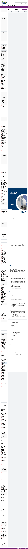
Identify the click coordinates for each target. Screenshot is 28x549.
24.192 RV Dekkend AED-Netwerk (3, 324)
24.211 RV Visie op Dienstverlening (3, 206)
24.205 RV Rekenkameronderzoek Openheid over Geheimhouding (4, 473)
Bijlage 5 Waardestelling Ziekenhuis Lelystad (3, 515)
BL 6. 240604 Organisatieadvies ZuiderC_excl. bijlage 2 (3, 254)
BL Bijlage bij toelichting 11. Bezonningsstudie (3, 417)
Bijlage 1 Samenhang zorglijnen (2, 503)
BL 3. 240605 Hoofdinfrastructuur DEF (3, 246)
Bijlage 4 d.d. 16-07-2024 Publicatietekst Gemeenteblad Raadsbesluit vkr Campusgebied (4, 178)
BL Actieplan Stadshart (3, 308)
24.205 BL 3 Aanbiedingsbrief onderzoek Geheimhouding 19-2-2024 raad (4, 486)
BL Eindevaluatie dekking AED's (4, 326)
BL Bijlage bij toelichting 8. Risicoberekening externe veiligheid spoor (3, 405)
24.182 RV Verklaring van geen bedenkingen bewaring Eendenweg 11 (3, 107)
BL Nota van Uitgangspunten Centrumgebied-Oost (3, 529)
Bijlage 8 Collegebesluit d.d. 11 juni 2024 (4, 194)
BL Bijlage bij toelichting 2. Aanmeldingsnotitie (3, 376)
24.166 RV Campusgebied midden (3, 166)
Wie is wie (13, 5)
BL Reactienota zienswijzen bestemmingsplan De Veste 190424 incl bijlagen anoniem (3, 454)
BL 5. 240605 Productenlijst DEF (3, 251)
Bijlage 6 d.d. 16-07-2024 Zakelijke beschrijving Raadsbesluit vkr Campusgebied (4, 187)
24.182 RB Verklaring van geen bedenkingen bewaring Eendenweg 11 (3, 115)
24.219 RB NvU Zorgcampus (3, 520)
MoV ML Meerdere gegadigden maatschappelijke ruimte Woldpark (3, 84)
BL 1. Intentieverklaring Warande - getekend (3, 241)
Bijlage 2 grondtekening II (3, 170)
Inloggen (25, 548)
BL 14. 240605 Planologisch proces (3, 264)
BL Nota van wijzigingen (3, 363)
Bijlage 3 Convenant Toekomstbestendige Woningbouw (3, 509)
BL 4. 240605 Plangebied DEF (3, 248)
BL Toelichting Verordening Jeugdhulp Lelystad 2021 (3, 140)
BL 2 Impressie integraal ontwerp (3, 294)
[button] (26, 3)
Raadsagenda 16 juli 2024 (3, 13)
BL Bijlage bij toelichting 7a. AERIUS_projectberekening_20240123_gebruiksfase (4, 398)
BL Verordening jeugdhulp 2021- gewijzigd (3, 143)
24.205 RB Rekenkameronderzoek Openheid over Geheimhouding (4, 490)
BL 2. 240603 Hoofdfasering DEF (3, 243)
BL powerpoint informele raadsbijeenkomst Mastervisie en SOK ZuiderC (3, 271)
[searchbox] (20, 3)
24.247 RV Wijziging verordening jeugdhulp (4, 133)
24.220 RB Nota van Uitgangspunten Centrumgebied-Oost (3, 532)
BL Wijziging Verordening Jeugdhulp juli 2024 (3, 136)
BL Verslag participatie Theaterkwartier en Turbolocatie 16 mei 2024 (3, 369)
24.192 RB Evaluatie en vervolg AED (3, 332)
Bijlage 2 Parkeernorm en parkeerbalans (3, 506)
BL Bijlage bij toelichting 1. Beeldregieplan (3, 373)
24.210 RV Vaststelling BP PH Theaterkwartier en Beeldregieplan (3, 343)
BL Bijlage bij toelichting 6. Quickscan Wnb (3, 392)
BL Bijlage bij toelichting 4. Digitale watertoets (3, 384)
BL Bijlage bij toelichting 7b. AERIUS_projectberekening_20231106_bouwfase (4, 401)
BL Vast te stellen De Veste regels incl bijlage (3, 443)
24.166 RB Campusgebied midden (3, 200)
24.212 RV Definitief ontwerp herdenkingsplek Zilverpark (3, 287)
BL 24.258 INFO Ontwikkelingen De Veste (3, 458)
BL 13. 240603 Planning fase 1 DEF (3, 262)
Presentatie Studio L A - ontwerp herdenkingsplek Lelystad (3, 297)
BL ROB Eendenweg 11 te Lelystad (3, 111)
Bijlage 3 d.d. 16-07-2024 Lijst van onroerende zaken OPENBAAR (4, 173)
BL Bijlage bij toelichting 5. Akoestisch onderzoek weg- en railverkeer (3, 388)
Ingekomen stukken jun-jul (3, 48)
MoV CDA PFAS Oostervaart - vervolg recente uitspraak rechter (3, 80)
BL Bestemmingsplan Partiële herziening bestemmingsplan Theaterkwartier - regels (3, 347)
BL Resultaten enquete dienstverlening (3, 218)
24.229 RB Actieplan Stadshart (3, 319)
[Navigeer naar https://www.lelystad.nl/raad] (4, 3)
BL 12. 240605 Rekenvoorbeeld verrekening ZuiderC (3, 259)
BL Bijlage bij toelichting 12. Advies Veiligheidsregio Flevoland (3, 420)
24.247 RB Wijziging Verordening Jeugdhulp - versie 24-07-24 (3, 147)
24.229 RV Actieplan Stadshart (3, 306)
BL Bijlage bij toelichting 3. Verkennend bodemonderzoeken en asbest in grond (3, 380)
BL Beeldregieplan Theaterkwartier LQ (3, 365)
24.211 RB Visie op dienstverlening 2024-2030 (3, 221)
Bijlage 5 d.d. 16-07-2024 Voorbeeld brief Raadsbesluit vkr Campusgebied (4, 183)
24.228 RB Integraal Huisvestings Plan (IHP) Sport (3, 543)
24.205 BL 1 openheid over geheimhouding (3, 477)
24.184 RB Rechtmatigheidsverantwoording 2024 (4, 127)
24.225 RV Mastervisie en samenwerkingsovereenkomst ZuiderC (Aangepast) (4, 233)
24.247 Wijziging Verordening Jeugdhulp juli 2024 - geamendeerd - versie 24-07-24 (4, 152)
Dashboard (2, 5)
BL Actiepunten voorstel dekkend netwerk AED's (3, 329)
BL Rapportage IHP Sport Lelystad (3, 540)
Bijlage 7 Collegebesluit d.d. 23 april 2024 (4, 191)
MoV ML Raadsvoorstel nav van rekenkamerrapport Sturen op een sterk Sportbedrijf (3, 89)
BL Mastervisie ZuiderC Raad (3, 236)
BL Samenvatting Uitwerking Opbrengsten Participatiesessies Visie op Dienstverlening (4, 213)
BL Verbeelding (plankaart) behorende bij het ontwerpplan (3, 450)
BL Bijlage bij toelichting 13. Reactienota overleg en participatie (3, 424)
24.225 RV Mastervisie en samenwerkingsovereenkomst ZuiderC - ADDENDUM (4, 229)
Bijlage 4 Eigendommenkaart (3, 512)
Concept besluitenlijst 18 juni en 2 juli (3, 43)
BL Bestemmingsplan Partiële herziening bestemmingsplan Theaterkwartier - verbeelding (3, 359)
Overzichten (9, 5)
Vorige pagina (25, 9)
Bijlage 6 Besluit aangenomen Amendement (3, 518)
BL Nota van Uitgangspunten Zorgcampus (3, 500)
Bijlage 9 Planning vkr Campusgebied (3, 197)
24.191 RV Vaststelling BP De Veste (3, 440)
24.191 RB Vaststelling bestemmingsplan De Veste (3, 465)
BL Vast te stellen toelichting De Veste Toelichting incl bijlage (3, 446)
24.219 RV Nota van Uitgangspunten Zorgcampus (3, 497)
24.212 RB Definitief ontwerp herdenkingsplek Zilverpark (3, 301)
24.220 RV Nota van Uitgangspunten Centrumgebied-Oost (3, 526)
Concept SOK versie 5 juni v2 (3, 238)
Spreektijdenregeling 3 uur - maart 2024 (3, 16)
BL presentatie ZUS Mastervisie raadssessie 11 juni (3, 267)
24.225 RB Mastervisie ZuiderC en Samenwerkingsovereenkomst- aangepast (4, 275)
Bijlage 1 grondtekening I (3, 168)
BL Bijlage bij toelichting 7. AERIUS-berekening (3, 395)
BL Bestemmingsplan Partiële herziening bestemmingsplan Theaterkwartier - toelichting (3, 353)
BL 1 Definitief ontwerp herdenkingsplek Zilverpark (3, 291)
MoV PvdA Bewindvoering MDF (3, 77)
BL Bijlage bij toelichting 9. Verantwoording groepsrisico (3, 409)
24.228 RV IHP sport (3, 538)
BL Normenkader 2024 (4, 124)
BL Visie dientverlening (3, 208)
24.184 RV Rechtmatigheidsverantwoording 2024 (4, 122)
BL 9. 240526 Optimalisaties (3, 257)
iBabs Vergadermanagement (19, 548)
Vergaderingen (6, 5)
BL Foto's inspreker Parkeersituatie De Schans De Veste (3, 461)
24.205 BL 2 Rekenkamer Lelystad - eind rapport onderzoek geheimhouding (4, 481)
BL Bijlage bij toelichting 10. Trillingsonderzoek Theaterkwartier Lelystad (3, 413)
